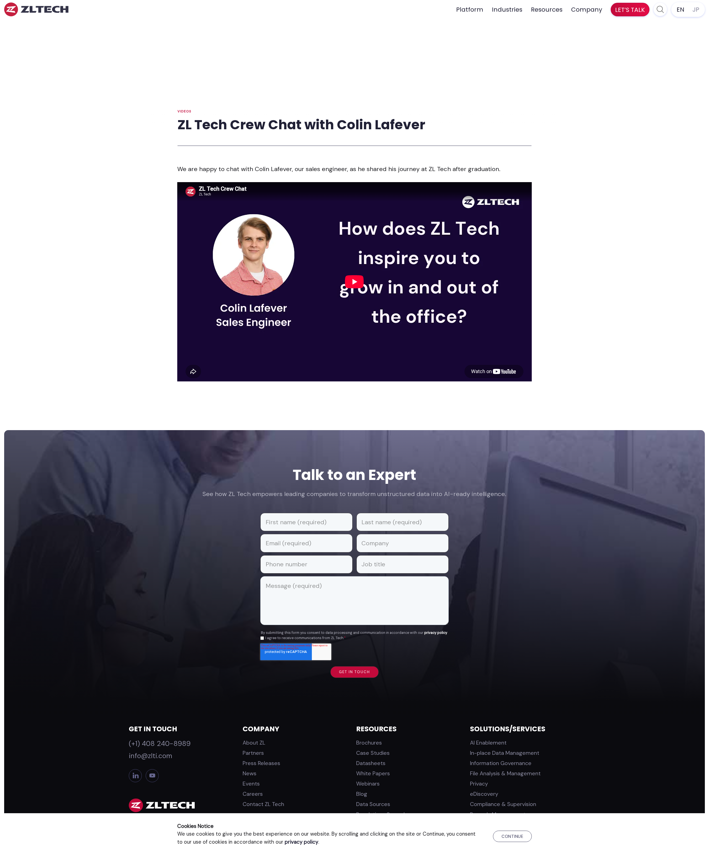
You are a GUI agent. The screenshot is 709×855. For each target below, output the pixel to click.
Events (251, 783)
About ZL (254, 742)
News (249, 773)
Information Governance (500, 763)
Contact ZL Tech (263, 804)
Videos (184, 111)
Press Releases (261, 763)
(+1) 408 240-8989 (160, 743)
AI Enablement (488, 742)
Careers (253, 793)
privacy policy (435, 633)
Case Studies (373, 752)
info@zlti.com (150, 755)
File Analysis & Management (505, 773)
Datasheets (371, 763)
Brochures (369, 742)
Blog (361, 793)
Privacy (479, 783)
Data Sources (373, 804)
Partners (253, 752)
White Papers (373, 773)
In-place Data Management (504, 752)
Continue (512, 836)
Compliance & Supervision (503, 804)
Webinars (368, 783)
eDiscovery (484, 793)
